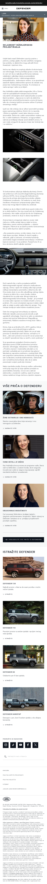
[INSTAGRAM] (6, 745)
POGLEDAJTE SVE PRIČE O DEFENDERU (25, 539)
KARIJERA (6, 770)
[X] (35, 745)
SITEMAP (6, 784)
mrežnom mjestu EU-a (16, 873)
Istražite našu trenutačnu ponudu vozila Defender (23, 3)
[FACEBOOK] (28, 745)
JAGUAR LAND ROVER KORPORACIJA (14, 789)
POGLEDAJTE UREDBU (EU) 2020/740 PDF (15, 809)
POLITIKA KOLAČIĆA (9, 779)
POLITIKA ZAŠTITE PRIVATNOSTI (13, 775)
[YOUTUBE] (20, 745)
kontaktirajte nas (12, 879)
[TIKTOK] (13, 745)
